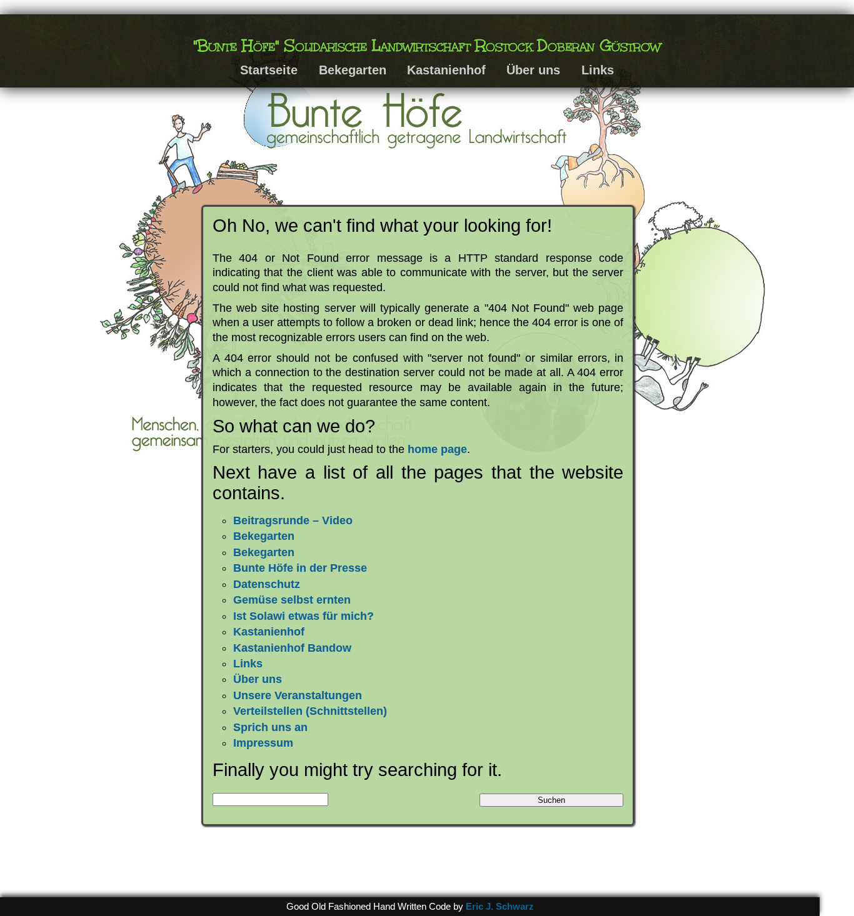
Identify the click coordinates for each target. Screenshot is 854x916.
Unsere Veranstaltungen (297, 695)
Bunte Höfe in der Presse (300, 568)
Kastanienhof (446, 70)
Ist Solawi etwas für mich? (303, 616)
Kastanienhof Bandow (292, 648)
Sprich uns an (270, 727)
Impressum (263, 743)
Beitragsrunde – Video (293, 520)
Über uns (533, 70)
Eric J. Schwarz (500, 907)
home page (437, 449)
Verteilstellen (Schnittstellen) (310, 711)
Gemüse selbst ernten (292, 600)
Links (597, 70)
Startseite (269, 70)
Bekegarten (352, 70)
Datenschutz (266, 584)
